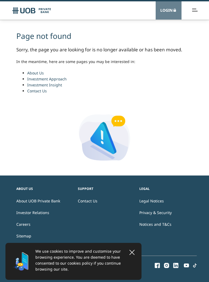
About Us (35, 73)
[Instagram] (166, 265)
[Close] (132, 252)
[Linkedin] (176, 265)
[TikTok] (195, 265)
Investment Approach (47, 79)
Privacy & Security (155, 212)
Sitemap (23, 236)
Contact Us (37, 90)
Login (166, 10)
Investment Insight (44, 84)
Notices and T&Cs (155, 224)
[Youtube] (186, 265)
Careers (23, 224)
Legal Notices (151, 200)
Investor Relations (32, 212)
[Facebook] (157, 265)
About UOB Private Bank (38, 200)
